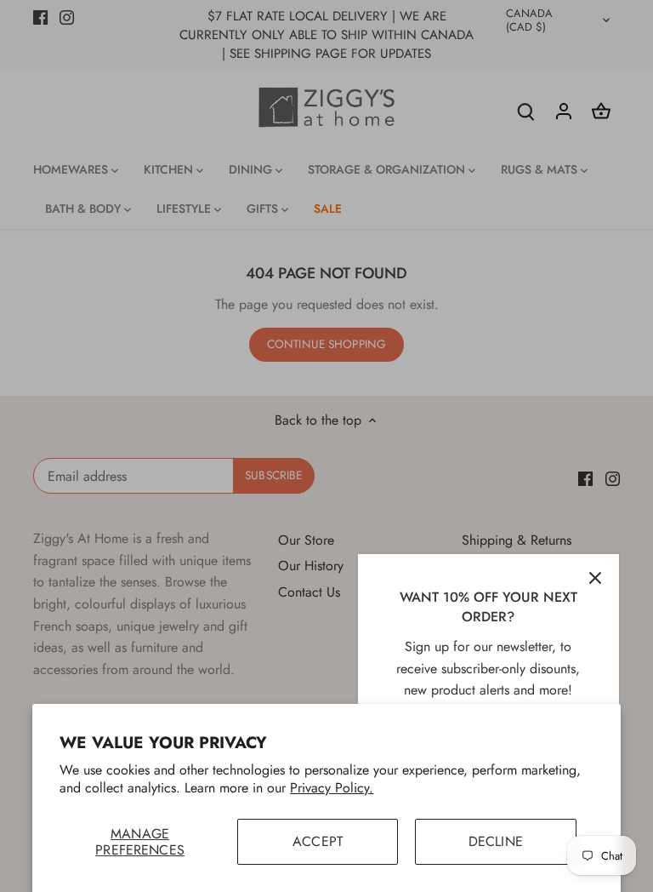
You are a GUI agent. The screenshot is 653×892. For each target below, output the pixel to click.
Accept (317, 841)
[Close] (595, 578)
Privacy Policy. (331, 788)
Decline (495, 841)
